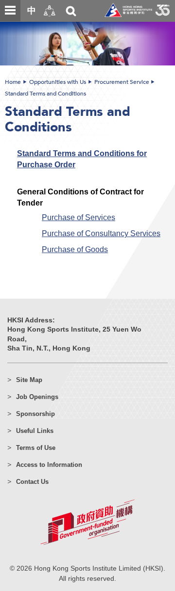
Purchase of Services (78, 217)
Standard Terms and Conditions (45, 93)
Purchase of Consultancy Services (101, 233)
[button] (49, 10)
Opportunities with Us (57, 82)
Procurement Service (121, 82)
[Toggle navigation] (10, 10)
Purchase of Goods (75, 249)
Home (13, 82)
